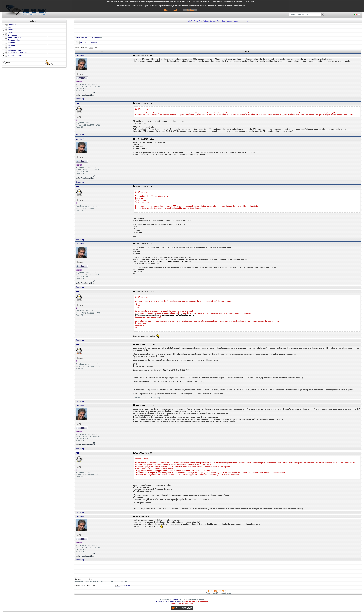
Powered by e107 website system (169, 601)
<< (86, 47)
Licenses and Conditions (17, 53)
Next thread (95, 38)
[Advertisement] (126, 30)
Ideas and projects (241, 21)
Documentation (14, 40)
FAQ (9, 48)
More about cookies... (172, 10)
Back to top (80, 99)
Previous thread (83, 38)
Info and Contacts (15, 55)
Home (10, 27)
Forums (229, 21)
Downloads (12, 35)
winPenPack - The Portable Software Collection (206, 21)
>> (96, 47)
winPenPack (175, 599)
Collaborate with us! (15, 50)
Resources (12, 43)
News (10, 32)
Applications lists (14, 38)
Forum (10, 30)
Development (13, 45)
